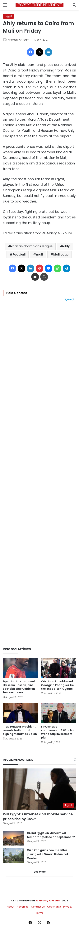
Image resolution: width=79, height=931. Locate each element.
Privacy (67, 907)
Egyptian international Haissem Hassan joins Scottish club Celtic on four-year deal (19, 687)
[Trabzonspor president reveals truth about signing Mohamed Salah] (20, 713)
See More (40, 872)
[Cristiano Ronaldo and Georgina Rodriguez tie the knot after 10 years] (58, 668)
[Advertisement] (39, 474)
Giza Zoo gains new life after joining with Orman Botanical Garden (47, 854)
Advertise (23, 907)
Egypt (8, 16)
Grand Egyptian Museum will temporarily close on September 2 (51, 835)
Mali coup (60, 254)
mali (39, 254)
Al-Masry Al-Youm (18, 39)
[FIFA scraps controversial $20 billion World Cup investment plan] (58, 713)
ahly (66, 246)
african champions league (32, 246)
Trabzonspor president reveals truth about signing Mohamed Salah (20, 730)
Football (19, 254)
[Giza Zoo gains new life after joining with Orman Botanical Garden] (13, 855)
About (10, 907)
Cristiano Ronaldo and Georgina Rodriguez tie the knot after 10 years (57, 685)
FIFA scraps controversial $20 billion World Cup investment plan (58, 732)
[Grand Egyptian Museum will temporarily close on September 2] (13, 838)
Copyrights (54, 907)
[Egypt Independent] (39, 5)
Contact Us (38, 907)
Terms (40, 913)
